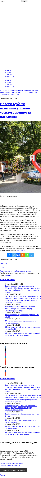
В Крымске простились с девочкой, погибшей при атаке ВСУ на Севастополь (22, 334)
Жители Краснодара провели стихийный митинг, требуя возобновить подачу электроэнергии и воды (21, 309)
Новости (8, 70)
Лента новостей (7, 279)
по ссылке (20, 250)
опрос (2, 267)
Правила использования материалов (11, 463)
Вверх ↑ (3, 475)
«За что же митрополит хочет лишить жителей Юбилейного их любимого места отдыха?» (23, 299)
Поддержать (9, 76)
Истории (8, 72)
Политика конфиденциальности (10, 465)
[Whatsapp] (27, 255)
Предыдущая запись (8, 271)
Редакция (8, 74)
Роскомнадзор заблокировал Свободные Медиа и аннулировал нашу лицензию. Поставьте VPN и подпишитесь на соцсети (19, 92)
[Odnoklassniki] (22, 255)
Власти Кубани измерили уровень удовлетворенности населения (15, 110)
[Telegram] (31, 255)
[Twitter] (14, 255)
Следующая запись (23, 271)
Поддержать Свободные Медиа (13, 470)
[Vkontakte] (9, 255)
